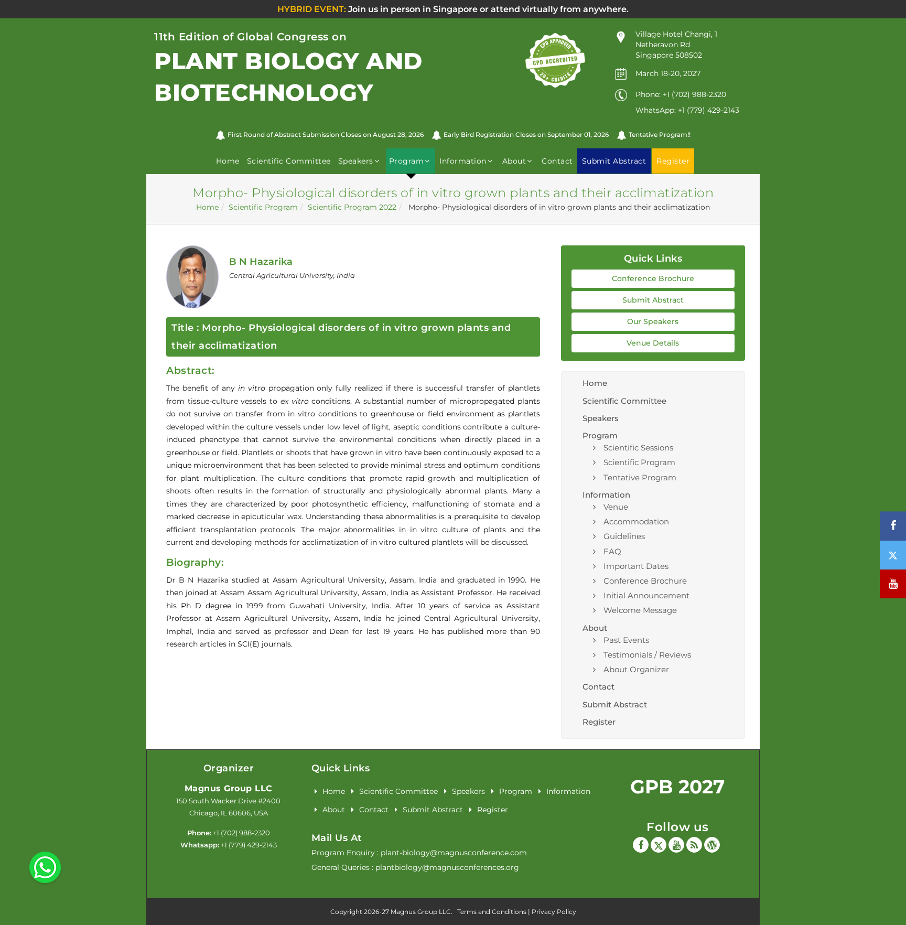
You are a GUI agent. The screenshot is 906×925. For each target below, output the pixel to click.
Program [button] (406, 161)
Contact (557, 161)
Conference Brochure (653, 278)
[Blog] (694, 845)
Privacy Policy (554, 912)
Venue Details (653, 343)
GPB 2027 (677, 786)
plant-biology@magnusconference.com (454, 852)
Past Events (626, 640)
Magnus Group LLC (229, 788)
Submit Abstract (653, 300)
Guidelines (624, 536)
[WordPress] (712, 845)
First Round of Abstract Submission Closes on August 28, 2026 (326, 134)
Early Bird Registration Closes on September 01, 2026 (526, 134)
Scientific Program (263, 207)
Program (515, 791)
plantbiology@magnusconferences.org (447, 867)
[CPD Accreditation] (555, 59)
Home (228, 161)
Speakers (601, 418)
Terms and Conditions (491, 912)
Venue (615, 507)
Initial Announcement (646, 595)
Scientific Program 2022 (352, 207)
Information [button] (463, 161)
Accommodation (636, 521)
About (333, 809)
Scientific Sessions (638, 448)
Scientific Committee (289, 161)
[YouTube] (676, 845)
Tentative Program (639, 477)
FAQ (612, 551)
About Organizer (636, 669)
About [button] (514, 161)
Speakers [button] (355, 161)
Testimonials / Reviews (647, 655)
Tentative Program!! (660, 134)
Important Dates (635, 566)
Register (599, 722)
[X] (658, 845)
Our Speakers (652, 321)
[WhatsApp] (45, 867)
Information (568, 791)
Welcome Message (640, 610)
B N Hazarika (261, 261)
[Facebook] (641, 845)
